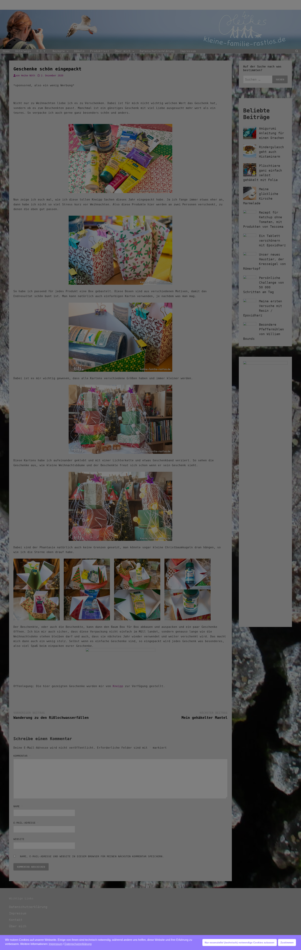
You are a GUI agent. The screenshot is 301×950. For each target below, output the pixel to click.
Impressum (55, 944)
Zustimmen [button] (287, 942)
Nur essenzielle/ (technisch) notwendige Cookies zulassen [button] (239, 942)
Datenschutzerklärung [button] (78, 944)
